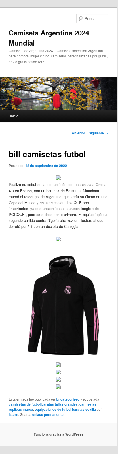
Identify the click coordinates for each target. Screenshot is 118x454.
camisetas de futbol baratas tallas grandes (43, 404)
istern (13, 414)
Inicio (14, 116)
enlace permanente (48, 414)
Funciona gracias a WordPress (58, 434)
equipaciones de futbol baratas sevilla (65, 409)
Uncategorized (67, 399)
